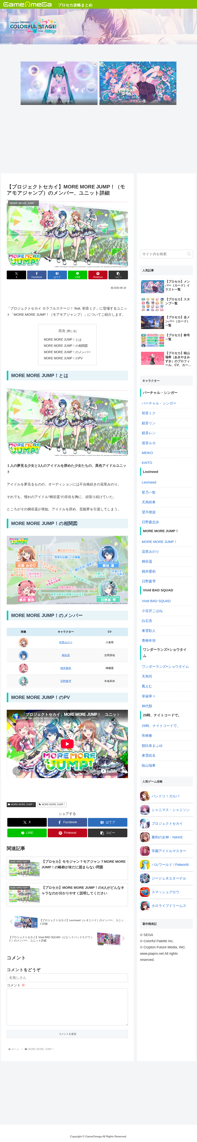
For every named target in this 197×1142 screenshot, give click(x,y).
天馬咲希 (149, 502)
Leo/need (149, 482)
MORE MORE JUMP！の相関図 (66, 345)
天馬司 (147, 676)
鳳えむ (147, 686)
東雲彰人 (149, 631)
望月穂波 (149, 512)
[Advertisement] (98, 140)
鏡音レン (149, 433)
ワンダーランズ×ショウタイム (165, 666)
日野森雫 (65, 681)
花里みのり (66, 642)
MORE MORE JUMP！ (23, 804)
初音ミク (149, 413)
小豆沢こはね (152, 611)
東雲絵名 (149, 755)
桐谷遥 (66, 655)
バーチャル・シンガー (159, 403)
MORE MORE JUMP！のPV (63, 358)
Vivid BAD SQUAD (156, 601)
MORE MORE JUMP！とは (63, 339)
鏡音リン (149, 423)
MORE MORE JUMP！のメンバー (67, 352)
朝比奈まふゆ (152, 746)
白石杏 (147, 621)
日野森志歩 (150, 522)
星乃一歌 (149, 492)
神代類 (147, 706)
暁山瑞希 (149, 765)
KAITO (147, 463)
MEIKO (147, 453)
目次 (61, 331)
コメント (16, 985)
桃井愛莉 (65, 668)
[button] (118, 275)
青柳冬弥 (149, 640)
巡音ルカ (149, 443)
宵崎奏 (147, 736)
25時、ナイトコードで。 (161, 726)
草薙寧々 (149, 696)
